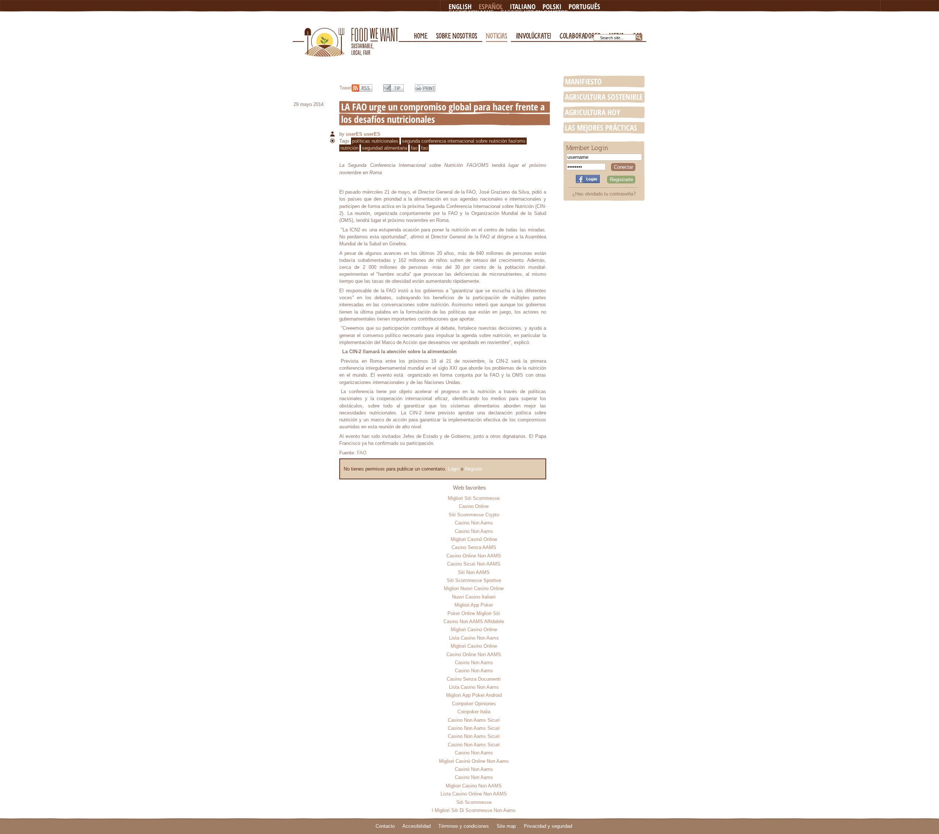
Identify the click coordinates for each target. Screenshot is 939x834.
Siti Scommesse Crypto (474, 514)
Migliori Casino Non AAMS (474, 786)
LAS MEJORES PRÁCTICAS (601, 127)
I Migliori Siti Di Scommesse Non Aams (474, 810)
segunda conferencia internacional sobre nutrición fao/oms (464, 141)
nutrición (349, 148)
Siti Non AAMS (474, 572)
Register (473, 469)
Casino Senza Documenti (474, 679)
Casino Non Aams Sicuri (474, 720)
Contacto (385, 826)
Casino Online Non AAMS (473, 556)
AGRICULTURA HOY (592, 112)
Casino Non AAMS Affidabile (473, 621)
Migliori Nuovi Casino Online (474, 588)
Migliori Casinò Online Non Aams (474, 761)
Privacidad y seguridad (548, 826)
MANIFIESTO (583, 81)
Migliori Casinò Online (474, 539)
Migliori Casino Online (474, 629)
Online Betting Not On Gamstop (570, 18)
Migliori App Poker (473, 605)
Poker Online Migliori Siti (473, 613)
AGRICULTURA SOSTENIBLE (604, 97)
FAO (361, 453)
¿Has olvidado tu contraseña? (604, 194)
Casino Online (474, 506)
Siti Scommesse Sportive (474, 580)
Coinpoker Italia (473, 711)
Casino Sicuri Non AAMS (473, 564)
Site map (506, 826)
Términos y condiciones (463, 826)
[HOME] (420, 15)
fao (414, 148)
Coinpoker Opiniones (474, 703)
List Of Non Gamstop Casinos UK (492, 24)
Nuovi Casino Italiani (474, 597)
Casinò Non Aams (474, 769)
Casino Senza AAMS (474, 547)
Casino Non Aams (471, 12)
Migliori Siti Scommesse (474, 498)
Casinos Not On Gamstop (534, 12)
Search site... (612, 38)
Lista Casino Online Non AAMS (474, 794)
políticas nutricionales (375, 141)
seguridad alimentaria (384, 148)
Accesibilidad (416, 826)
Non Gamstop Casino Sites (484, 18)
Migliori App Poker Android (474, 695)
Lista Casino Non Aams (474, 638)
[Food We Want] (351, 34)
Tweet (345, 88)
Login (453, 469)
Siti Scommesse (474, 802)
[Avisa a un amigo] (393, 88)
